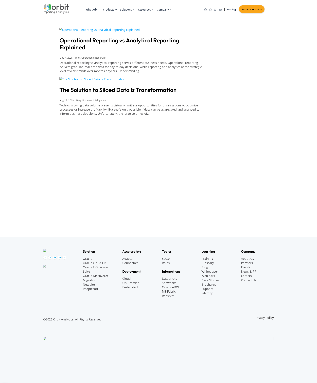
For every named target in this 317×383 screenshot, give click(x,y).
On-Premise (130, 283)
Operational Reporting (93, 57)
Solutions (126, 9)
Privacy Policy (264, 318)
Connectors (130, 263)
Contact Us (248, 280)
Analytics (230, 43)
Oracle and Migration (237, 169)
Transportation (234, 157)
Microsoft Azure (235, 107)
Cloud (126, 279)
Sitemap (207, 293)
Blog (77, 57)
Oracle (87, 259)
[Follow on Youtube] (60, 258)
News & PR (229, 165)
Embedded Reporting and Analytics (238, 67)
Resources (144, 9)
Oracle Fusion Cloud (238, 200)
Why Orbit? (93, 9)
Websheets (231, 225)
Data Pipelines (234, 128)
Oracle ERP (232, 196)
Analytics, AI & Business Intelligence (239, 36)
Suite (86, 271)
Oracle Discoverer (95, 276)
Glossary (207, 263)
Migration (90, 280)
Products (108, 9)
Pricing (231, 9)
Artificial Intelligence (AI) (240, 47)
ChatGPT (230, 56)
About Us (247, 259)
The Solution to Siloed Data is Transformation (118, 89)
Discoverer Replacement (241, 174)
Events (245, 267)
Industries (229, 144)
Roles (166, 263)
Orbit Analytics (232, 208)
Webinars (208, 276)
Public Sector (233, 153)
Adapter (127, 259)
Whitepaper (209, 271)
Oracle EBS (232, 191)
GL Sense (230, 221)
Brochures (208, 284)
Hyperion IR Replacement (233, 180)
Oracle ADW (170, 287)
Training (207, 259)
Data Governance (236, 123)
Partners (247, 263)
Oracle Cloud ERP (95, 263)
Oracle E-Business (95, 267)
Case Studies (210, 280)
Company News (235, 212)
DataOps (230, 137)
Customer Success (236, 216)
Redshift (168, 296)
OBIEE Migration (235, 187)
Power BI (230, 82)
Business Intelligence (94, 100)
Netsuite (89, 284)
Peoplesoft (90, 289)
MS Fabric (169, 291)
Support (207, 289)
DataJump (230, 132)
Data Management (235, 119)
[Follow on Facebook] (45, 258)
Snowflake (231, 112)
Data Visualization (236, 60)
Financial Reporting (237, 74)
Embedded (130, 287)
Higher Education (236, 148)
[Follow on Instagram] (50, 258)
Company (163, 9)
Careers (246, 276)
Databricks (231, 103)
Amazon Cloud (232, 30)
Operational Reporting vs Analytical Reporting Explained (119, 44)
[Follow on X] (64, 258)
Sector (166, 259)
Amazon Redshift (235, 98)
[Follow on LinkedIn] (55, 258)
